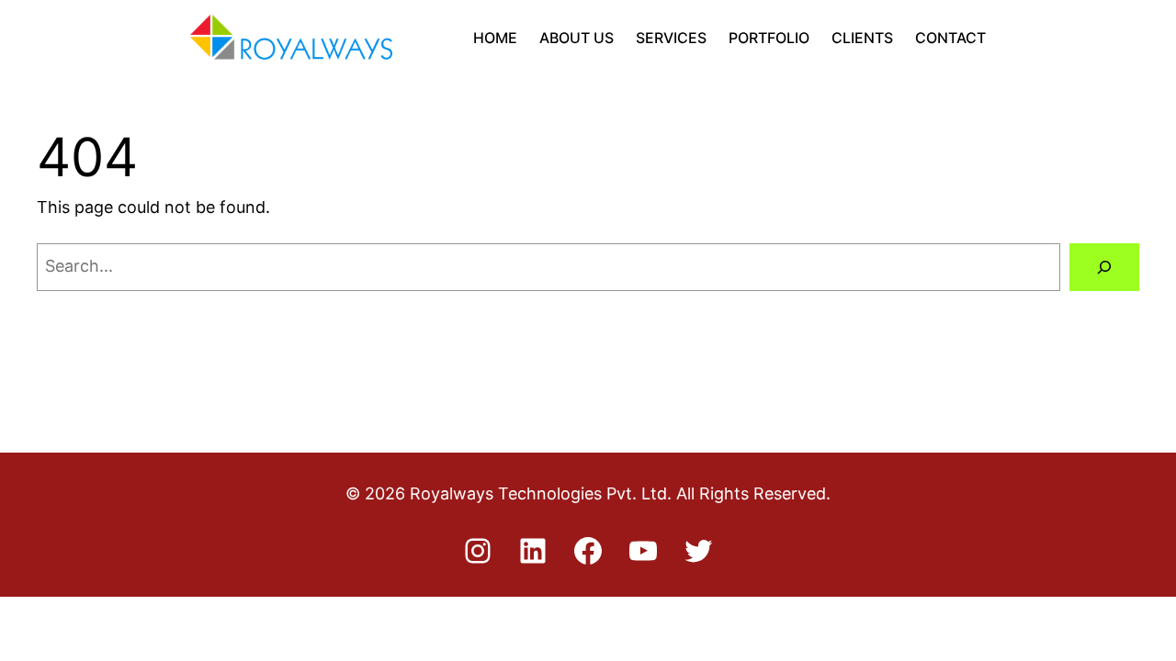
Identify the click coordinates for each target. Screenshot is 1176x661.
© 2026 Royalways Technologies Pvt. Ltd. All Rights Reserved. (588, 493)
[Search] (1104, 267)
